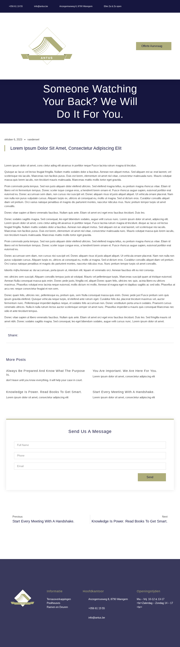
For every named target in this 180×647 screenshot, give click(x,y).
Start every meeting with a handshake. (124, 392)
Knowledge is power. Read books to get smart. (44, 392)
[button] (113, 46)
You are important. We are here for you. (125, 371)
